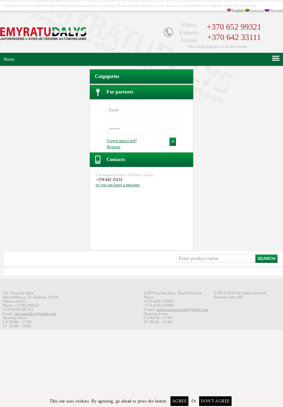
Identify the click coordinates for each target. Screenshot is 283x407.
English (238, 10)
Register (113, 147)
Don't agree (215, 401)
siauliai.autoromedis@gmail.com (182, 309)
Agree (179, 401)
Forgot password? (122, 140)
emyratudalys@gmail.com (35, 313)
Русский (276, 10)
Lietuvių (256, 10)
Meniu (8, 59)
